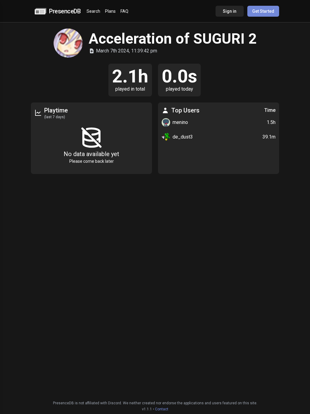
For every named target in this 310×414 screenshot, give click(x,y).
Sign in (229, 11)
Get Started (263, 11)
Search (93, 11)
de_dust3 (183, 137)
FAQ (124, 11)
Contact (161, 409)
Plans (110, 11)
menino (180, 122)
